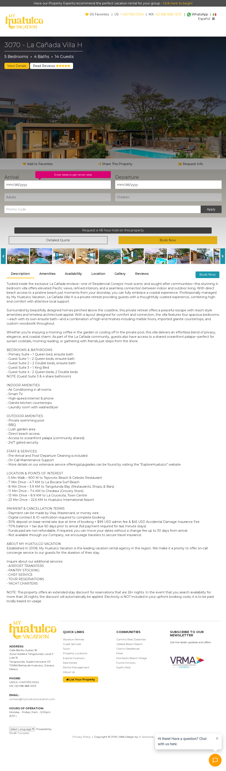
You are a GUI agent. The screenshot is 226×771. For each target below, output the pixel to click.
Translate (23, 733)
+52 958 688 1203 (167, 14)
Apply (211, 209)
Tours (66, 648)
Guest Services (72, 644)
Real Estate (70, 662)
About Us (69, 672)
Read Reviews (44, 66)
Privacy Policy (82, 736)
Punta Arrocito (126, 662)
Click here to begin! (177, 3)
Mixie (119, 653)
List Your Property (82, 679)
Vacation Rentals (73, 639)
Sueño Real (123, 667)
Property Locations (75, 653)
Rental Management (76, 667)
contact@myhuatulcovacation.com (32, 699)
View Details (16, 66)
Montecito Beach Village (131, 658)
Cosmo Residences (127, 648)
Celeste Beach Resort (129, 644)
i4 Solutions (146, 736)
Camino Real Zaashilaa (131, 639)
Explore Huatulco (74, 658)
